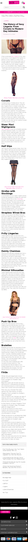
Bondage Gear (7, 477)
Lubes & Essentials (8, 489)
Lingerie (11, 15)
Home (2, 15)
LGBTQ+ (5, 483)
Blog (6, 15)
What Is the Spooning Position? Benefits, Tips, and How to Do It (12, 467)
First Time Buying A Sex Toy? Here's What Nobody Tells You (13, 450)
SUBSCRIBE (5, 512)
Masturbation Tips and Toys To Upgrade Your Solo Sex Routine (12, 454)
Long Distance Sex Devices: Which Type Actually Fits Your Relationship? (14, 458)
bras (14, 337)
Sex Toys (5, 492)
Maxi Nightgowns (6, 129)
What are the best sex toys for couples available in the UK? (14, 462)
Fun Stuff (5, 480)
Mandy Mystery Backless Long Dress (14, 97)
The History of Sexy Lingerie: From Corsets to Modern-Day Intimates (12, 16)
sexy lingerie (14, 56)
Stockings (20, 198)
